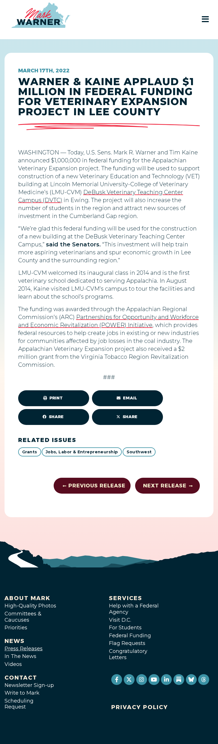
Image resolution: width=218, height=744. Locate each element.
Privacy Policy (139, 707)
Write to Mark (22, 693)
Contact (21, 677)
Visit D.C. (120, 620)
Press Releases (24, 649)
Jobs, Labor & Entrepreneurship (82, 451)
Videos (13, 664)
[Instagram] (141, 679)
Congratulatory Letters (128, 654)
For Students (125, 627)
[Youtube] (153, 679)
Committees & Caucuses (23, 617)
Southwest (139, 451)
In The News (20, 656)
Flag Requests (127, 643)
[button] (53, 398)
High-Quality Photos (30, 606)
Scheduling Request (19, 704)
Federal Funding (130, 635)
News (15, 641)
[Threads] (203, 679)
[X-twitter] (129, 679)
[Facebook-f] (116, 679)
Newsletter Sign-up (29, 685)
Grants (29, 451)
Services (125, 598)
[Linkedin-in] (166, 679)
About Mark (28, 598)
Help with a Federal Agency (134, 609)
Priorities (16, 627)
